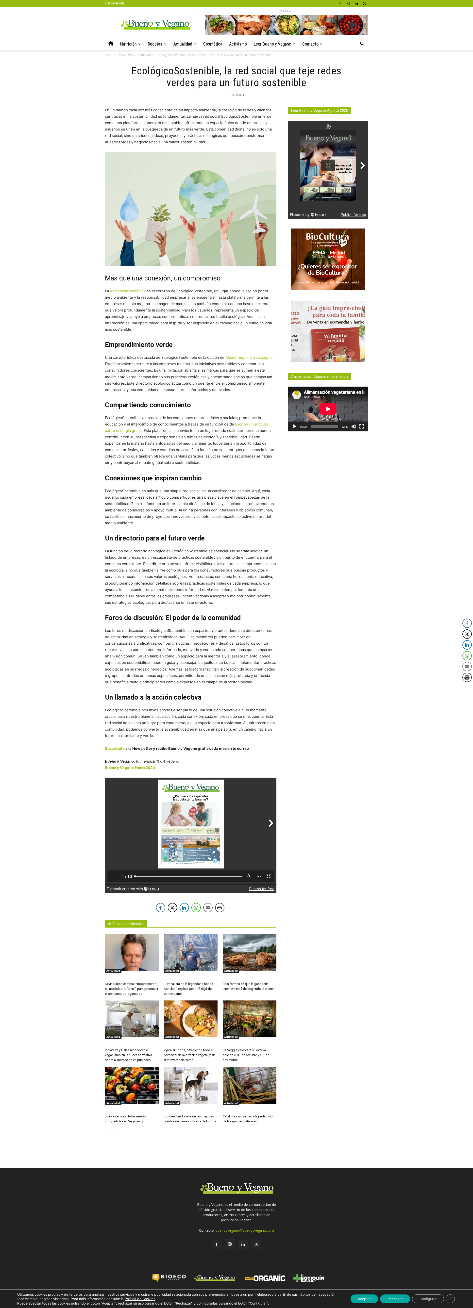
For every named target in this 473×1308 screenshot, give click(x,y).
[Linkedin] (356, 3)
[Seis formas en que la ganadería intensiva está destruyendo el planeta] (249, 952)
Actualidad (182, 44)
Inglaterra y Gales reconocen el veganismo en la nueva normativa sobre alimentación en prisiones (128, 1055)
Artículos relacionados (126, 924)
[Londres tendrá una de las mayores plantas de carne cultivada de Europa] (191, 1085)
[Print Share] (219, 907)
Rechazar (395, 1299)
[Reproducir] (294, 426)
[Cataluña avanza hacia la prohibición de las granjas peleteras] (249, 1085)
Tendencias (125, 55)
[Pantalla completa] (361, 426)
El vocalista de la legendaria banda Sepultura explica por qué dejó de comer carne (188, 989)
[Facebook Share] (160, 907)
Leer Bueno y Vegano (272, 44)
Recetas (155, 44)
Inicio (108, 55)
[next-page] (116, 1131)
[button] (362, 44)
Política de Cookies (140, 1299)
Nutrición (128, 44)
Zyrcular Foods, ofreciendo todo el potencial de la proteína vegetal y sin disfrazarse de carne (190, 1055)
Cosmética (212, 44)
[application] (328, 409)
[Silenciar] (353, 426)
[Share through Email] (208, 907)
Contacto (310, 44)
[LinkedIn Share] (184, 907)
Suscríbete (115, 748)
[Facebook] (340, 3)
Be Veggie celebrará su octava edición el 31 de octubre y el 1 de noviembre (246, 1055)
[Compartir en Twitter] (172, 907)
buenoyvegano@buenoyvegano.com (245, 1230)
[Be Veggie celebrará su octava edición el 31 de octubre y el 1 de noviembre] (249, 1018)
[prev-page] (108, 1131)
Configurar (428, 1299)
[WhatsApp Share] (196, 907)
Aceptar (364, 1299)
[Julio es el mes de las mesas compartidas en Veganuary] (132, 1085)
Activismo (238, 44)
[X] (364, 3)
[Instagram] (348, 3)
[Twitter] (256, 1244)
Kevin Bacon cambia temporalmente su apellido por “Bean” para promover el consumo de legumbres (131, 989)
